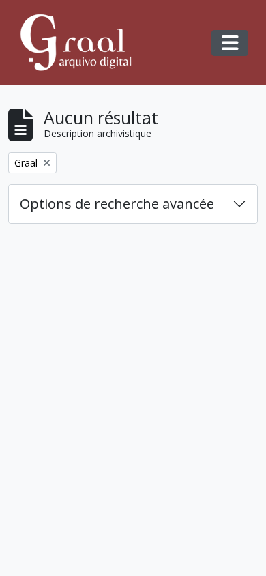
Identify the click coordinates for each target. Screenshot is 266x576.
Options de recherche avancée (117, 204)
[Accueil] (82, 42)
